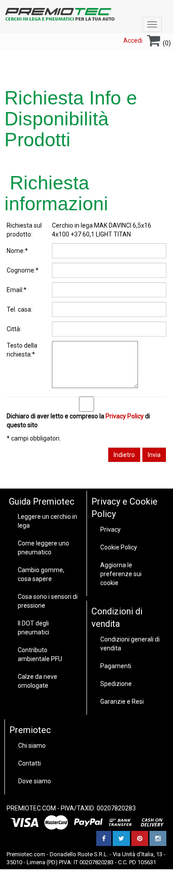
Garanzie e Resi (122, 701)
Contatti (29, 763)
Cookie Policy (118, 547)
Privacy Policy (125, 416)
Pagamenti (115, 666)
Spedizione (116, 683)
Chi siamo (32, 745)
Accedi (132, 40)
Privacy (110, 529)
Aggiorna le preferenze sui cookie (121, 573)
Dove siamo (34, 781)
